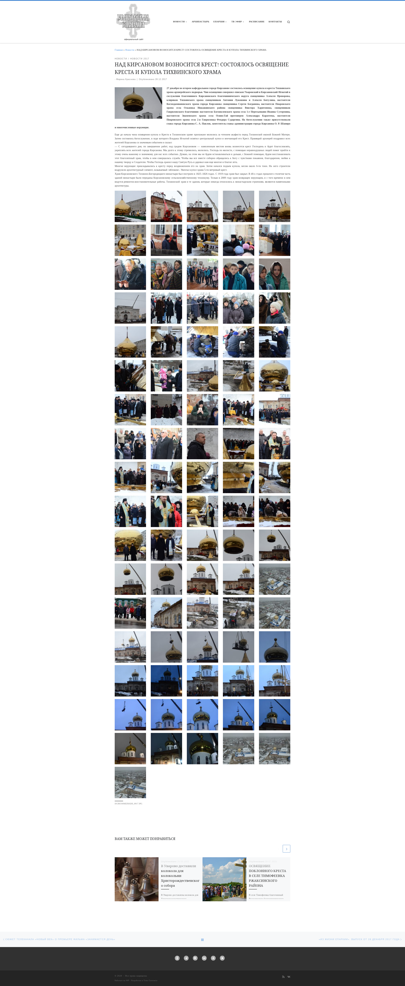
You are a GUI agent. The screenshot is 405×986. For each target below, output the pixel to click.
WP (127, 980)
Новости (129, 49)
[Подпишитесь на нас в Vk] (288, 977)
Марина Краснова (126, 79)
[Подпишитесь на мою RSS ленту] (283, 977)
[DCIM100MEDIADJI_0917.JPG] (130, 782)
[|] (133, 21)
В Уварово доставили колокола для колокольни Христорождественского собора (180, 876)
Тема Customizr (151, 980)
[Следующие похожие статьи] (286, 848)
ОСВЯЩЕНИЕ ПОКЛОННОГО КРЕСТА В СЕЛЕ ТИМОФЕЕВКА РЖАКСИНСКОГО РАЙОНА (267, 876)
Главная (119, 49)
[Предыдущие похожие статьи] (278, 848)
